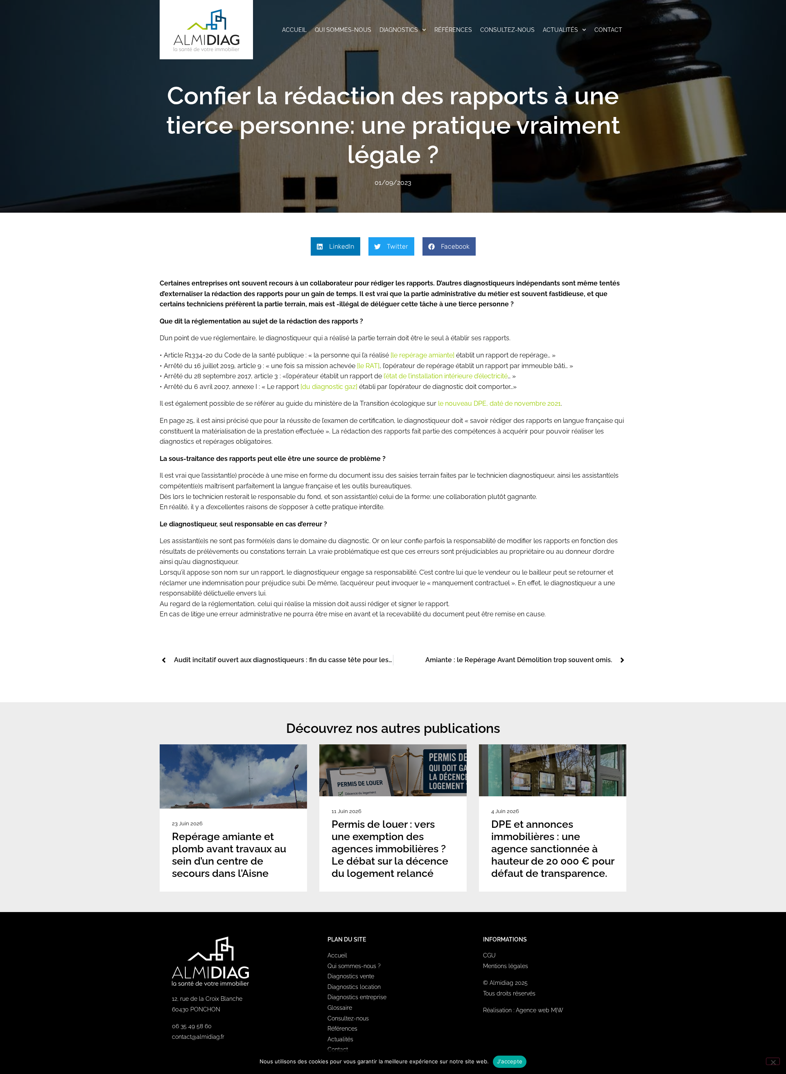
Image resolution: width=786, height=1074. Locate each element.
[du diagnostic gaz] (328, 387)
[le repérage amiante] (423, 355)
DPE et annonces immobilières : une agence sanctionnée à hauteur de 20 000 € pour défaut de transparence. (552, 848)
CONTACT (608, 30)
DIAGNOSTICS (398, 30)
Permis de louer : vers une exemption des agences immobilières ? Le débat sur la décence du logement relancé (390, 848)
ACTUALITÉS (560, 30)
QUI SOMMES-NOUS (343, 30)
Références (342, 1028)
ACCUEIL (294, 30)
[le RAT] (368, 366)
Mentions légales (505, 966)
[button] (335, 246)
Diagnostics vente (351, 976)
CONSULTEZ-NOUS (507, 30)
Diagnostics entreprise (357, 997)
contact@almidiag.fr (198, 1037)
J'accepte (509, 1061)
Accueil (337, 955)
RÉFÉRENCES (453, 30)
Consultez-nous (348, 1018)
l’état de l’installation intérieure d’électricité (446, 376)
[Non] (773, 1061)
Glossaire (340, 1007)
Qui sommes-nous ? (354, 966)
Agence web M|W (539, 1010)
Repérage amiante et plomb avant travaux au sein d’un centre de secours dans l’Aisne (229, 854)
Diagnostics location (354, 987)
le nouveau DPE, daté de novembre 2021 (499, 403)
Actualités (340, 1039)
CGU (489, 955)
